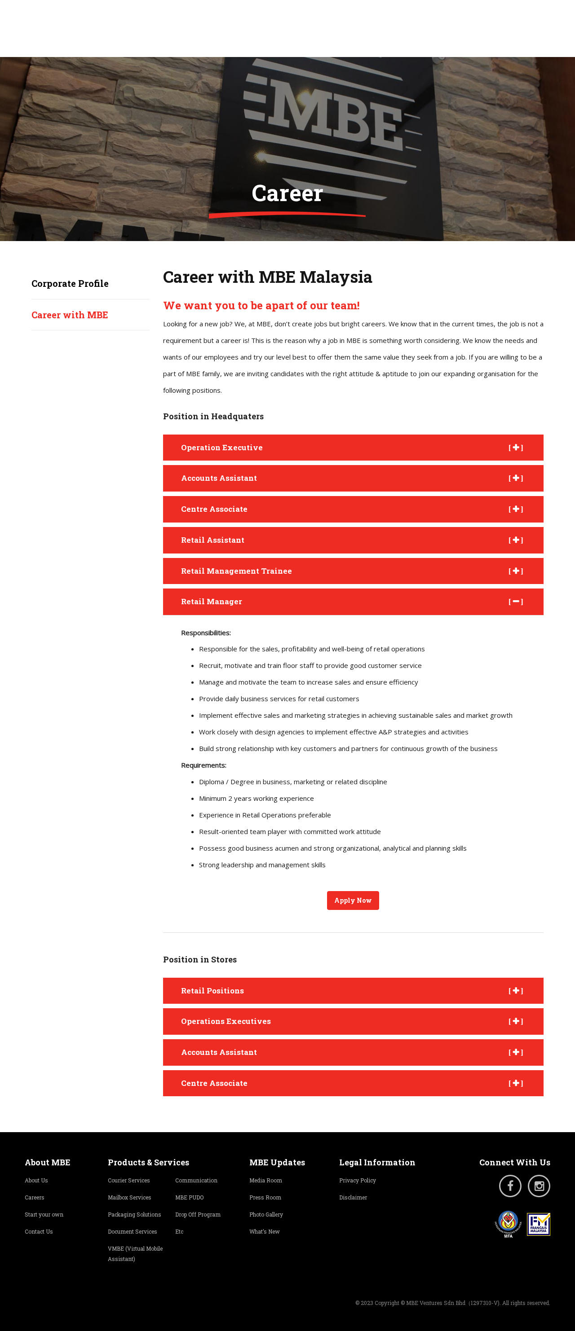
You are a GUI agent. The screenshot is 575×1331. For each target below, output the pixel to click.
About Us (36, 1180)
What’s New (264, 1231)
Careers (34, 1197)
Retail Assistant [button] (212, 540)
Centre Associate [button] (214, 509)
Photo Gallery (266, 1214)
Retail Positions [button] (212, 990)
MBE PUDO (189, 1197)
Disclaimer (353, 1197)
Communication (196, 1180)
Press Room (265, 1197)
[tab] (353, 448)
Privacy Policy (357, 1180)
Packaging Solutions (134, 1214)
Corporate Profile (70, 283)
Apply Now (353, 900)
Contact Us (39, 1231)
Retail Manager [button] (211, 601)
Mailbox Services (129, 1197)
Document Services (132, 1231)
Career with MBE (69, 315)
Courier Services (129, 1180)
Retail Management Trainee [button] (236, 571)
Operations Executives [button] (226, 1021)
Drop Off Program (198, 1214)
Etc (179, 1231)
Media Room (265, 1180)
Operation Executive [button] (222, 447)
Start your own (44, 1214)
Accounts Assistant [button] (219, 478)
